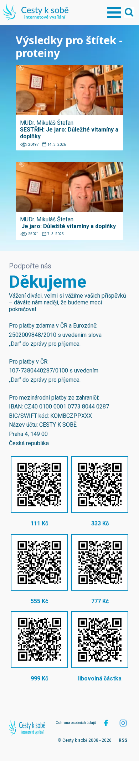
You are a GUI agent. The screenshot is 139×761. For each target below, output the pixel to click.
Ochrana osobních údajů (76, 723)
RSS (123, 740)
